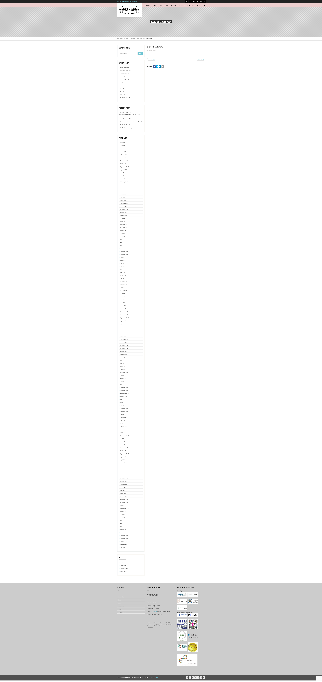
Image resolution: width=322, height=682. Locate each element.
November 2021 (124, 254)
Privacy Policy (154, 677)
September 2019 (124, 318)
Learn (154, 5)
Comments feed (124, 568)
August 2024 (123, 194)
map (148, 598)
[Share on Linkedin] (160, 66)
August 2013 (123, 457)
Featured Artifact (124, 79)
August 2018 (123, 354)
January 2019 (123, 342)
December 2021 (124, 251)
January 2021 (123, 278)
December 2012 (124, 475)
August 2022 (123, 230)
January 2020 (123, 309)
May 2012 (122, 490)
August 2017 (123, 378)
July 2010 (122, 547)
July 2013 (122, 460)
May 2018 (122, 360)
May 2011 (122, 520)
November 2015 (124, 411)
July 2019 (122, 324)
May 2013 (122, 466)
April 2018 (122, 363)
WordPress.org (124, 571)
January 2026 (123, 157)
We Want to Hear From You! (127, 124)
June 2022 (123, 236)
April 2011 (122, 523)
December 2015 (124, 408)
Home (119, 591)
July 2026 (122, 145)
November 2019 (124, 315)
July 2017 (122, 381)
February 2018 (124, 369)
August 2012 (123, 484)
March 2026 (123, 151)
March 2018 (123, 366)
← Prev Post (151, 59)
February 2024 (124, 203)
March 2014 (123, 444)
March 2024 (123, 200)
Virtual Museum (124, 95)
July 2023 (122, 218)
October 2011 (123, 505)
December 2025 (124, 160)
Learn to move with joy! (126, 118)
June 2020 (123, 296)
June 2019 (123, 327)
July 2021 (122, 263)
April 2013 (122, 469)
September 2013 (124, 454)
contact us (154, 611)
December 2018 (124, 345)
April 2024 (122, 197)
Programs (147, 5)
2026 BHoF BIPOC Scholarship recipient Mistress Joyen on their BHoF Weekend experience (130, 114)
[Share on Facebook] (154, 66)
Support (173, 5)
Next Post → (200, 59)
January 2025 (123, 185)
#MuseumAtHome (124, 67)
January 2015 (123, 429)
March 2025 (123, 179)
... (0, 681)
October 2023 (123, 212)
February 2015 (124, 426)
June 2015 (123, 420)
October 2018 (123, 351)
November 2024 (124, 188)
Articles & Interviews (125, 70)
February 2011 (124, 529)
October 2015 (123, 414)
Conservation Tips (124, 73)
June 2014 (123, 441)
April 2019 (122, 333)
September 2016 (124, 393)
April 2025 (122, 176)
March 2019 (123, 336)
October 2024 (123, 191)
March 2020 (123, 306)
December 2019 (124, 312)
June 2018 (123, 357)
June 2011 (122, 517)
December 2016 (124, 387)
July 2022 (122, 233)
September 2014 (124, 435)
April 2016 (122, 399)
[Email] (163, 66)
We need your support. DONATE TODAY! (127, 1)
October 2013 (123, 451)
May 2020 (122, 299)
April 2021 (122, 272)
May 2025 (122, 173)
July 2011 (122, 514)
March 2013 (123, 472)
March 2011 (123, 526)
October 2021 (123, 257)
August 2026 (123, 142)
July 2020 (122, 293)
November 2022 (124, 227)
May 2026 (122, 148)
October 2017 (123, 375)
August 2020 (123, 290)
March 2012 (123, 493)
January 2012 (123, 496)
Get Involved (121, 597)
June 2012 (123, 487)
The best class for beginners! (127, 127)
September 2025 (124, 167)
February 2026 (124, 154)
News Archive (123, 88)
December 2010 (124, 535)
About (166, 5)
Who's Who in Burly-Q (126, 98)
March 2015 (123, 423)
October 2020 (123, 287)
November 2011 (124, 502)
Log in (121, 562)
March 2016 (123, 402)
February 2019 (124, 339)
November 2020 (124, 284)
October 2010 (123, 541)
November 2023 (124, 209)
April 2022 (122, 242)
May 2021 (122, 269)
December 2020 (124, 281)
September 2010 (124, 544)
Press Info (120, 609)
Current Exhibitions (125, 76)
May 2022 (122, 239)
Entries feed (123, 565)
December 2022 (124, 224)
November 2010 (124, 538)
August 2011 (123, 511)
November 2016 (124, 390)
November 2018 (124, 348)
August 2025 (123, 170)
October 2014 (123, 432)
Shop (198, 5)
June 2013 (123, 463)
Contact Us (181, 5)
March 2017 (123, 384)
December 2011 (124, 499)
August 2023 (123, 215)
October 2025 (123, 163)
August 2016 (123, 396)
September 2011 (124, 508)
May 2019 (122, 330)
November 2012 (124, 478)
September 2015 (124, 417)
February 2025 (124, 182)
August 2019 (123, 321)
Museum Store (122, 612)
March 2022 (123, 245)
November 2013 (124, 448)
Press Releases (124, 91)
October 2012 (123, 481)
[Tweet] (157, 66)
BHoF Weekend (191, 5)
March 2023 (123, 221)
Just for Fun (123, 82)
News (160, 5)
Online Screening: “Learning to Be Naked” (131, 121)
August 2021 (123, 260)
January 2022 (123, 248)
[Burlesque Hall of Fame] (129, 10)
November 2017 (124, 372)
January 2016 (123, 405)
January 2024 (123, 206)
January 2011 (123, 532)
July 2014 (122, 438)
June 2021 (123, 266)
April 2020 (122, 302)
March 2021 (123, 275)
